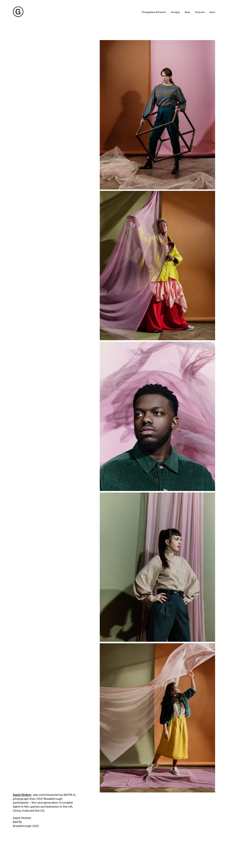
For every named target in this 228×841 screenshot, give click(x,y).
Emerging (175, 12)
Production (200, 12)
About (212, 12)
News (187, 12)
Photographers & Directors (154, 12)
